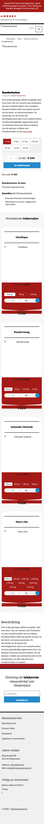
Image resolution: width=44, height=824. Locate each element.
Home (3, 38)
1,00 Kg (33, 294)
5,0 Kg (25, 148)
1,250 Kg (25, 579)
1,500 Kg (34, 579)
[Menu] (38, 29)
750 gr (21, 294)
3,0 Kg (7, 148)
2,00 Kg (21, 583)
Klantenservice (9, 723)
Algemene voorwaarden (13, 738)
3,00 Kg (12, 587)
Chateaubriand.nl (18, 809)
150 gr (8, 484)
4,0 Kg (16, 148)
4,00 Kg (30, 587)
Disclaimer (7, 733)
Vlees (19, 38)
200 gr (17, 484)
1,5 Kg (15, 141)
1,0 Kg (7, 141)
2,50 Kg (34, 141)
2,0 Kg (24, 141)
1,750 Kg (9, 583)
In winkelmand (22, 165)
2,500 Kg (33, 583)
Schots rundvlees (31, 38)
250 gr (26, 484)
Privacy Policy (8, 728)
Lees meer (27, 131)
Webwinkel (10, 38)
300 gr (35, 484)
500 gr (10, 294)
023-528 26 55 (17, 764)
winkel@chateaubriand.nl (19, 768)
